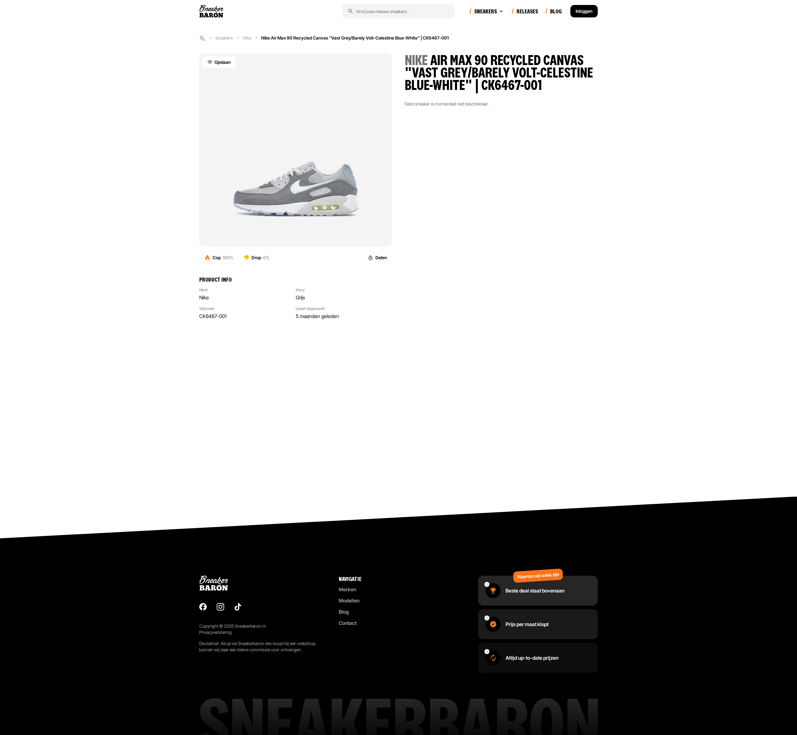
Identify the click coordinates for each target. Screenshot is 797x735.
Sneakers (224, 37)
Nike (247, 37)
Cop (218, 258)
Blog (344, 612)
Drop (256, 258)
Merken (347, 589)
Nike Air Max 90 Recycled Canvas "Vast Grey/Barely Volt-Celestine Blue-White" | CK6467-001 (355, 37)
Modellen (349, 600)
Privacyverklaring (215, 632)
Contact (347, 623)
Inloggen (584, 11)
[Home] (202, 38)
